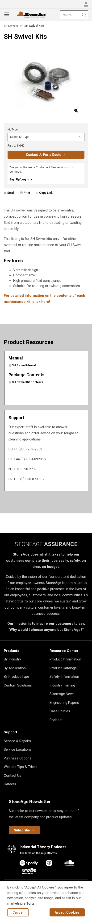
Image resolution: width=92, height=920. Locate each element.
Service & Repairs (17, 741)
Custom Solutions (18, 685)
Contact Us (12, 775)
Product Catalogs (63, 668)
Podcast (56, 720)
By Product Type (16, 676)
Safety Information (64, 676)
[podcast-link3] (29, 872)
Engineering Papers (64, 702)
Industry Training (62, 685)
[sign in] (86, 4)
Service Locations (18, 749)
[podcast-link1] (49, 863)
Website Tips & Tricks (20, 767)
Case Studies (60, 711)
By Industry (12, 659)
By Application (15, 668)
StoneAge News (62, 694)
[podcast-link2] (69, 863)
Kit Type (13, 129)
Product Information (65, 659)
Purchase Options (17, 758)
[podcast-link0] (29, 863)
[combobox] (74, 14)
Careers (10, 784)
